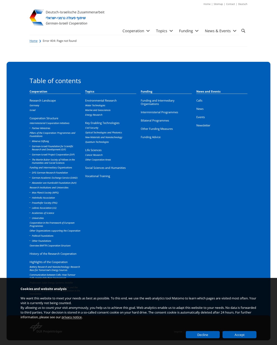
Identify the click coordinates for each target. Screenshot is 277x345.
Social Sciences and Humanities (105, 168)
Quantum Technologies (97, 142)
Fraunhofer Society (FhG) (44, 202)
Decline (202, 335)
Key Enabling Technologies (102, 123)
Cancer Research (94, 155)
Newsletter (203, 125)
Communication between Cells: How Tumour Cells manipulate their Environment (52, 276)
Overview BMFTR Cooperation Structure (50, 245)
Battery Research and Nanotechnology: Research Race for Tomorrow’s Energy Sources (55, 268)
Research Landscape (43, 100)
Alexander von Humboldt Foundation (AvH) (54, 182)
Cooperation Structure (44, 118)
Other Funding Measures (157, 129)
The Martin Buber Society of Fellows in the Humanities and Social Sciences (53, 161)
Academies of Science (43, 213)
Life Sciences (93, 150)
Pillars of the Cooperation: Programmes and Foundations (52, 134)
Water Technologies (95, 105)
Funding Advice (151, 137)
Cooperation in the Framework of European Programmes (52, 224)
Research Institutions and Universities (49, 187)
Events (200, 117)
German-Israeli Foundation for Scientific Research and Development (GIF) (52, 148)
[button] (243, 31)
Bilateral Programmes (155, 120)
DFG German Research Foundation (50, 172)
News (200, 109)
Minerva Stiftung (40, 141)
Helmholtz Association (43, 197)
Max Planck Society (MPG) (45, 192)
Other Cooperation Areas (98, 159)
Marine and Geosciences (98, 110)
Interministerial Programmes (159, 112)
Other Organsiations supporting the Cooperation (55, 230)
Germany (34, 105)
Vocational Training (97, 176)
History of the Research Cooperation (53, 253)
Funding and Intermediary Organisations (51, 167)
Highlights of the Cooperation (49, 262)
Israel (32, 110)
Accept (240, 335)
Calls (199, 100)
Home (33, 41)
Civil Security (91, 127)
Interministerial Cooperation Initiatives (50, 123)
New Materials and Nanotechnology (103, 137)
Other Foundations (41, 240)
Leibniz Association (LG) (44, 208)
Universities (38, 218)
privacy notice (72, 317)
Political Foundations (43, 235)
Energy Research (93, 114)
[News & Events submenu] (235, 31)
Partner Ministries (41, 128)
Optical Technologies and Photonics (103, 132)
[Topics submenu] (171, 31)
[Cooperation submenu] (148, 31)
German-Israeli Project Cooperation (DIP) (53, 154)
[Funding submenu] (197, 31)
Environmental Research (101, 100)
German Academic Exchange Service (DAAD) (55, 177)
